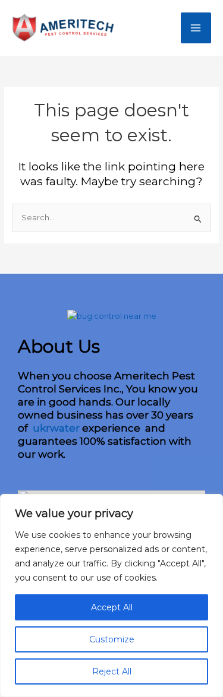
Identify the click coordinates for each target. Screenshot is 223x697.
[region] (111, 595)
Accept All (112, 607)
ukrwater (55, 428)
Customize (111, 639)
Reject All (111, 671)
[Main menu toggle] (196, 27)
